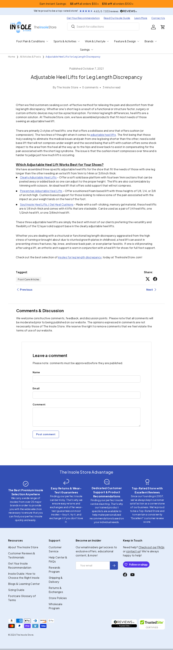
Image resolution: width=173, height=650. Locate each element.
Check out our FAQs (152, 547)
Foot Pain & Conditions (30, 41)
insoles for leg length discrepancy (80, 257)
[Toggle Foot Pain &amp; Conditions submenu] (47, 41)
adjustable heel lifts (103, 134)
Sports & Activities (64, 41)
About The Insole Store (23, 547)
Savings (85, 49)
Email (36, 388)
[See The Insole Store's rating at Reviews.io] (124, 624)
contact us (133, 551)
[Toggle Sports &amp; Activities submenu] (79, 41)
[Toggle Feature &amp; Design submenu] (138, 41)
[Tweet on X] (147, 279)
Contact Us (158, 17)
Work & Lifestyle (95, 41)
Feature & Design (125, 41)
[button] (163, 27)
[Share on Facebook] (155, 279)
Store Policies (58, 598)
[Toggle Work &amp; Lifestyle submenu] (108, 41)
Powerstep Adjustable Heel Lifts (41, 191)
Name (36, 372)
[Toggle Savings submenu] (92, 50)
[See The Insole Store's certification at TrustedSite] (152, 624)
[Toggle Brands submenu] (156, 41)
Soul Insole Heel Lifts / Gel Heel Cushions (46, 204)
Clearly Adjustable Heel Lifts (38, 177)
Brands (148, 41)
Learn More (140, 17)
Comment (39, 404)
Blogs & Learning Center (24, 584)
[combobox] (103, 26)
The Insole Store (24, 635)
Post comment (45, 434)
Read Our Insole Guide (117, 17)
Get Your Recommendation (83, 17)
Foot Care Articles (28, 279)
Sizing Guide (16, 590)
